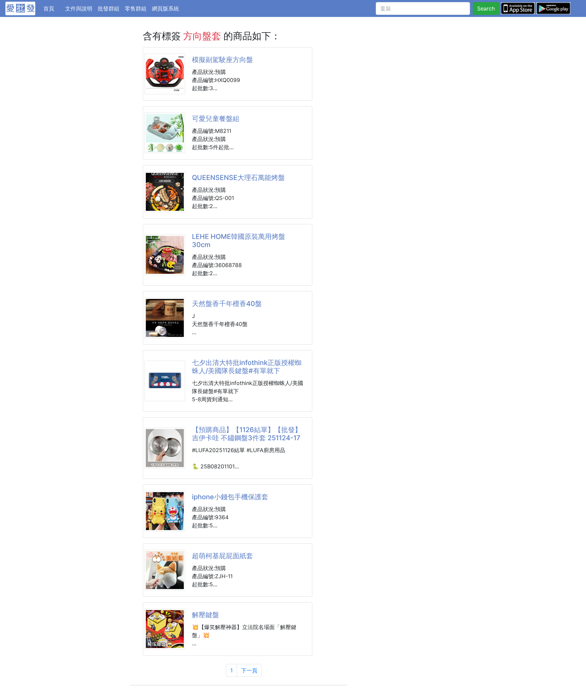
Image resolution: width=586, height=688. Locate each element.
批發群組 (108, 8)
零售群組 (135, 8)
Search (486, 8)
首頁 (52, 8)
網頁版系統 (165, 8)
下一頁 (249, 670)
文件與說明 (78, 8)
